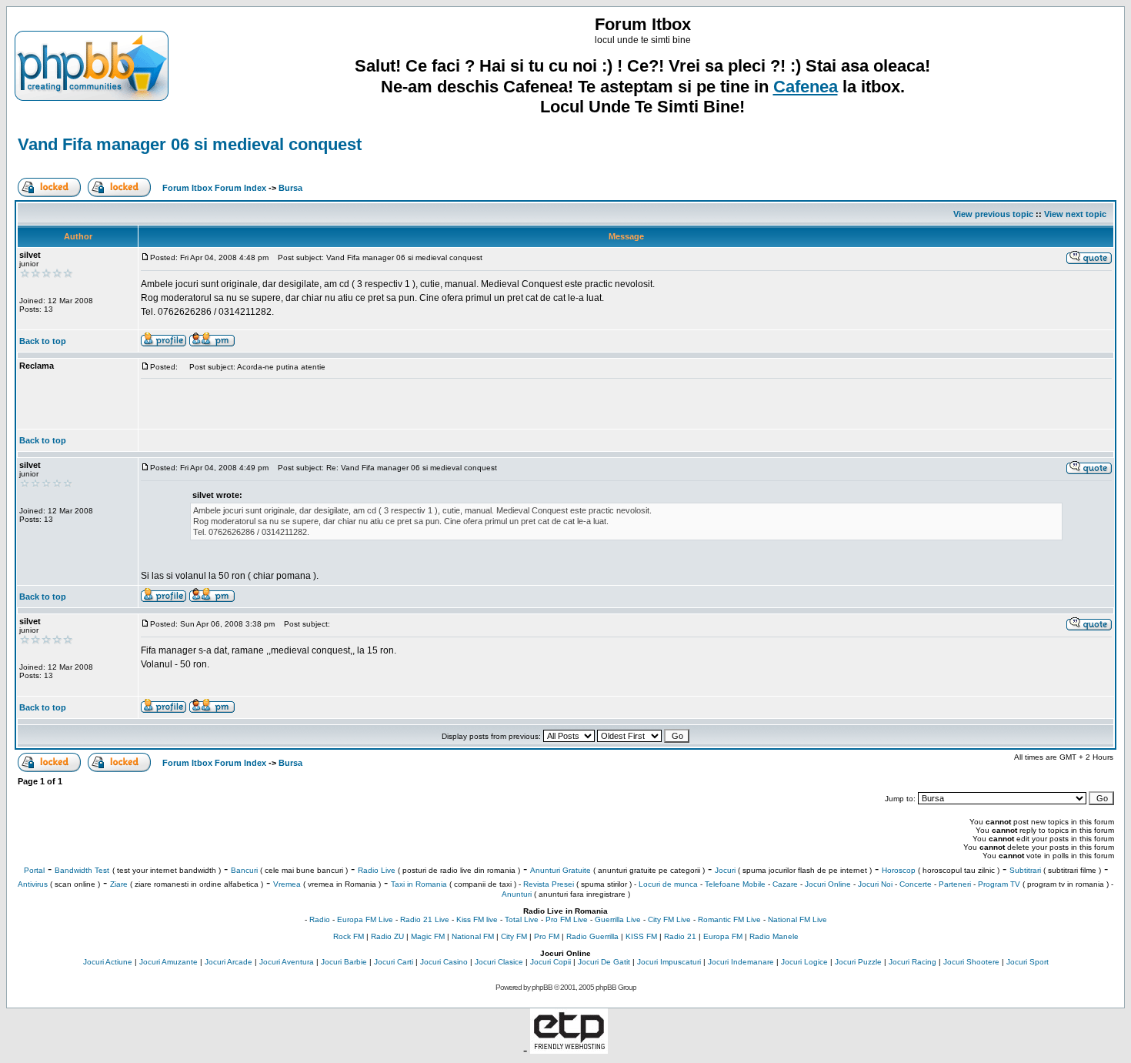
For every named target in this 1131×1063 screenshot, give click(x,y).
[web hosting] (569, 1049)
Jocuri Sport (1027, 962)
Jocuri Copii (550, 962)
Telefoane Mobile (735, 884)
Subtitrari (1025, 870)
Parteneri (955, 884)
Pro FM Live (566, 919)
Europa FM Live (365, 919)
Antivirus (33, 884)
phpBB (542, 987)
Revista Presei (548, 884)
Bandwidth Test (82, 870)
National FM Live (797, 919)
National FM (473, 936)
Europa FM (722, 936)
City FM (514, 936)
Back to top (42, 341)
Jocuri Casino (444, 962)
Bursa (290, 187)
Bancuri (244, 870)
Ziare (119, 884)
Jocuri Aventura (286, 962)
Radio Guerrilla (592, 936)
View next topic (1075, 214)
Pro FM (546, 936)
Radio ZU (387, 936)
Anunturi (517, 894)
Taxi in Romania (419, 884)
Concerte (915, 884)
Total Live (522, 919)
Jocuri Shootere (971, 962)
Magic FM (428, 936)
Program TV (999, 884)
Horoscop (899, 870)
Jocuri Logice (804, 962)
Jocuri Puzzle (858, 962)
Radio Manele (774, 936)
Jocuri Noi (875, 884)
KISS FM (641, 936)
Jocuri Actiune (107, 962)
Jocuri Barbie (344, 962)
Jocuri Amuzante (168, 962)
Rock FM (348, 936)
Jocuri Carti (393, 962)
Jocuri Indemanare (741, 962)
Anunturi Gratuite (560, 870)
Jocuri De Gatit (604, 962)
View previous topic (993, 214)
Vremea (287, 884)
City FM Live (669, 919)
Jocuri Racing (912, 962)
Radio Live (376, 870)
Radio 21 (680, 936)
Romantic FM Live (729, 919)
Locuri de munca (668, 884)
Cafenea (805, 86)
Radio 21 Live (424, 919)
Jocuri (725, 870)
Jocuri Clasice (499, 962)
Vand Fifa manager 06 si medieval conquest (190, 144)
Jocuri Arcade (228, 962)
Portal (34, 870)
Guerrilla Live (618, 919)
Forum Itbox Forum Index (214, 187)
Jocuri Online (828, 884)
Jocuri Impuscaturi (669, 962)
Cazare (785, 884)
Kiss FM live (477, 919)
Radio (319, 919)
